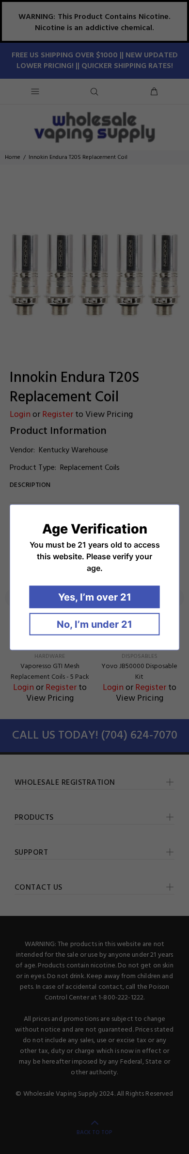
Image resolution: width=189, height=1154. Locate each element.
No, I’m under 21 (94, 624)
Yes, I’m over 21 (94, 597)
